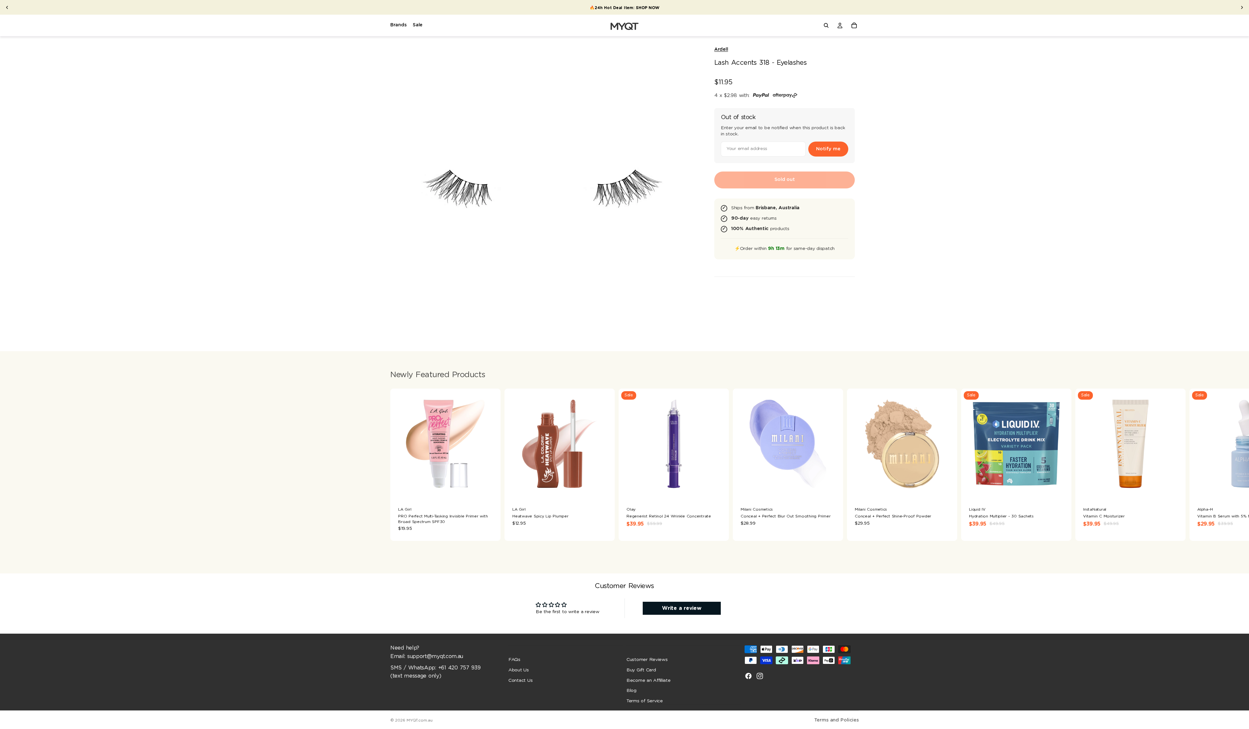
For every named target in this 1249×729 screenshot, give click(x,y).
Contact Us (520, 680)
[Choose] (605, 489)
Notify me (828, 148)
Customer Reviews (647, 659)
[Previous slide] (7, 7)
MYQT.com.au (419, 720)
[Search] (826, 25)
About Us (518, 670)
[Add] (490, 489)
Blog (631, 690)
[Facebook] (748, 676)
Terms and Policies (836, 720)
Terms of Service (644, 701)
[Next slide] (1242, 7)
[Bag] (854, 25)
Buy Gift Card (641, 670)
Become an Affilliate (648, 680)
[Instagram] (760, 676)
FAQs (514, 659)
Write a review (681, 608)
